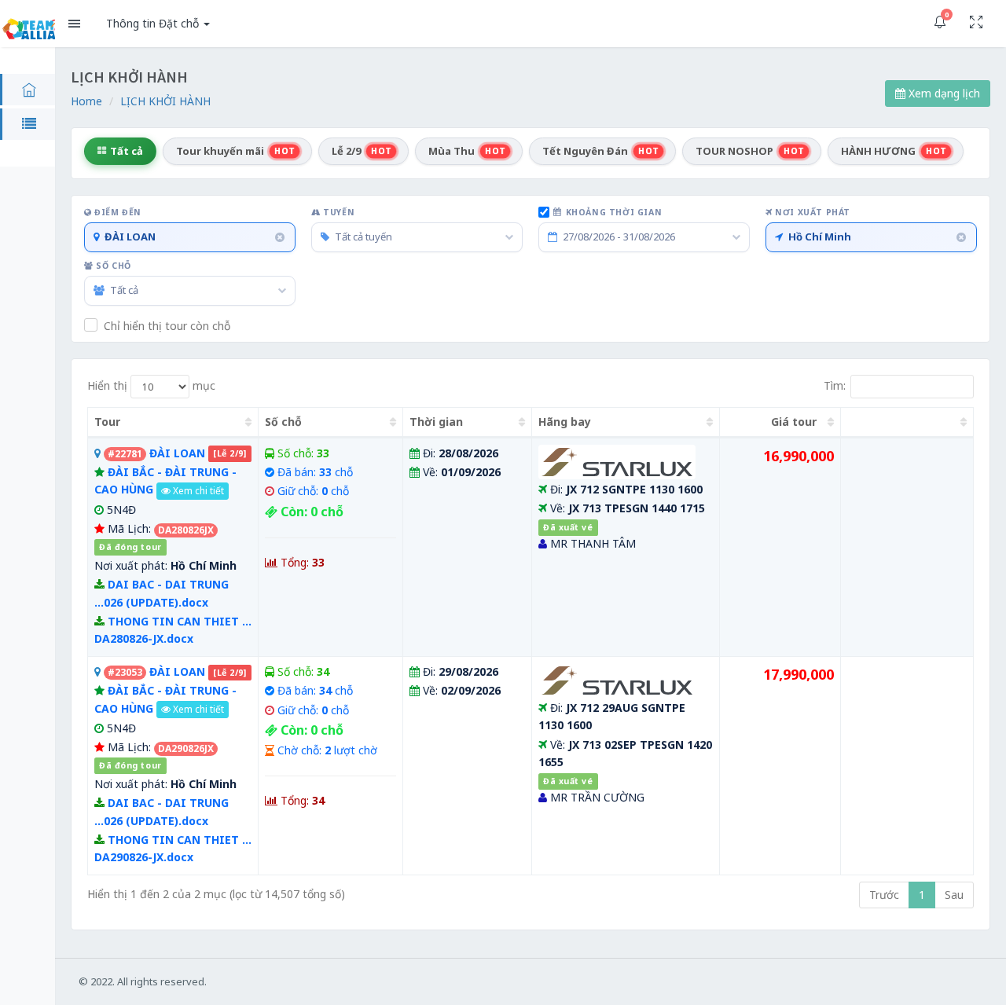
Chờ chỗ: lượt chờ (327, 750)
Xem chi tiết (197, 490)
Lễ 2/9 (362, 151)
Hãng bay (564, 421)
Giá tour (794, 421)
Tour (107, 421)
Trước (884, 894)
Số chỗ (112, 265)
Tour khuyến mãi (236, 151)
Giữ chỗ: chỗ (313, 490)
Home (86, 101)
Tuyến (338, 212)
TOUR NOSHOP (750, 151)
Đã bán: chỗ (315, 471)
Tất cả (126, 151)
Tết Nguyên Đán (600, 151)
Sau (954, 894)
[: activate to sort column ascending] (907, 423)
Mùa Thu (467, 151)
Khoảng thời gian (614, 212)
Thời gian (436, 421)
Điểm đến (116, 212)
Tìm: (835, 384)
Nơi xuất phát (811, 212)
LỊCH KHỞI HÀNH (165, 101)
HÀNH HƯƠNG (894, 151)
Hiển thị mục (151, 384)
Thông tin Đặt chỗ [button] (154, 23)
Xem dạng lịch (942, 93)
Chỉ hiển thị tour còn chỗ (167, 325)
